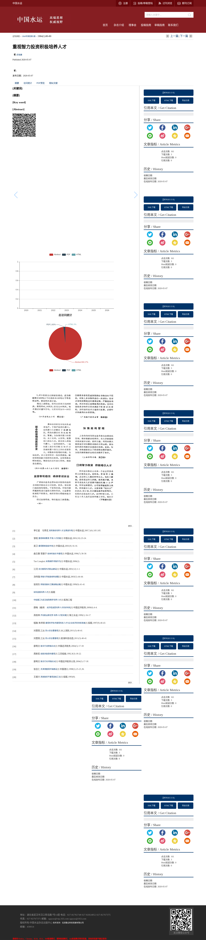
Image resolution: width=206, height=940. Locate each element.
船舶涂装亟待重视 (48, 654)
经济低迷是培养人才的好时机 (58, 608)
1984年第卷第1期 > (29, 36)
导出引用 (185, 100)
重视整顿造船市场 (45, 546)
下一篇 (184, 36)
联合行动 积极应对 (48, 661)
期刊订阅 (187, 3)
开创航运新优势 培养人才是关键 (53, 615)
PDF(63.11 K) (169, 93)
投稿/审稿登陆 (145, 3)
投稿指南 (146, 25)
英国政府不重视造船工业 (50, 677)
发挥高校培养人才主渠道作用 (61, 531)
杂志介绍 (119, 25)
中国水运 (17, 3)
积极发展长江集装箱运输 (50, 584)
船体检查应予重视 (55, 554)
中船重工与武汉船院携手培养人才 (47, 600)
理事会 (132, 25)
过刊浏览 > (17, 36)
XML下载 (151, 100)
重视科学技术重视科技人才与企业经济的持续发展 (65, 623)
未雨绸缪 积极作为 (53, 561)
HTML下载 (168, 100)
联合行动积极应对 (48, 646)
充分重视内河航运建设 (47, 569)
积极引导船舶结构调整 (50, 577)
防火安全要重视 (51, 631)
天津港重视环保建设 (49, 669)
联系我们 (173, 25)
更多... (130, 526)
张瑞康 (19, 55)
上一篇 (174, 36)
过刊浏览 (167, 3)
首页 (105, 25)
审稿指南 (159, 25)
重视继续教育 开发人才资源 (49, 538)
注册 (125, 3)
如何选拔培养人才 (41, 592)
